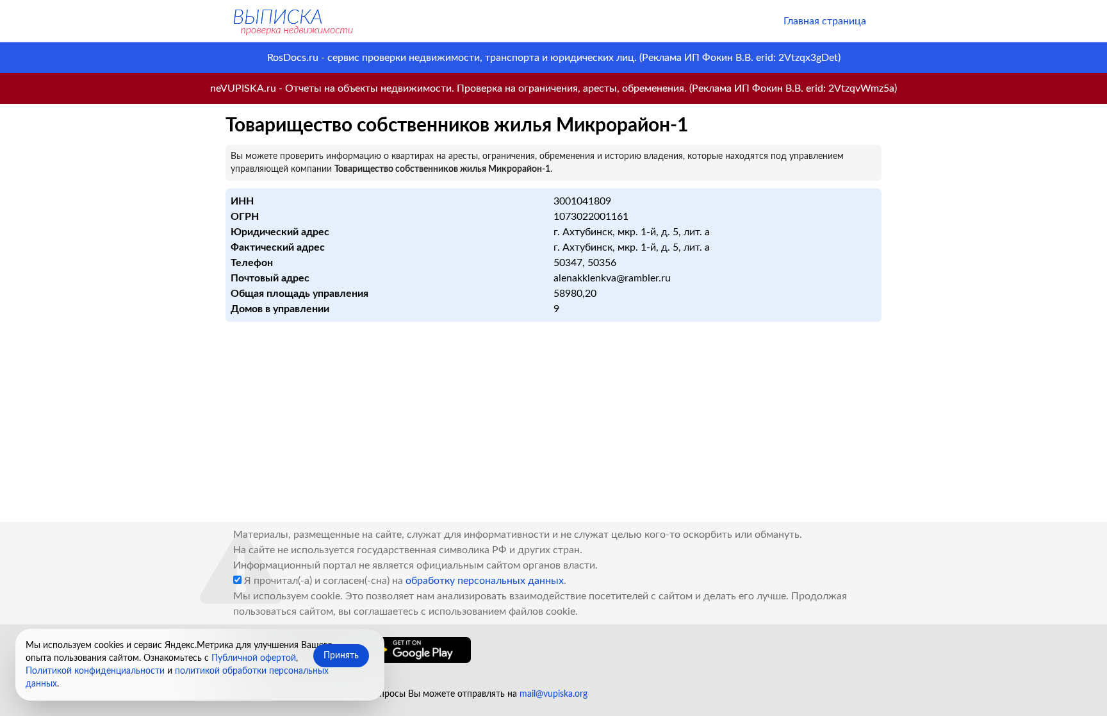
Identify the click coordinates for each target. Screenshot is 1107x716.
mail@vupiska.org (553, 694)
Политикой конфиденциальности (95, 671)
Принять (341, 655)
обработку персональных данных (485, 581)
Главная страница (824, 21)
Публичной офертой (253, 658)
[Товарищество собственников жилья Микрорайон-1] (292, 21)
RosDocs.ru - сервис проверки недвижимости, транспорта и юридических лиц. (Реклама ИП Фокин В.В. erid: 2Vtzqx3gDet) (553, 58)
